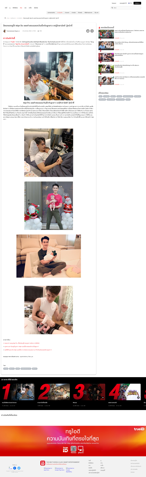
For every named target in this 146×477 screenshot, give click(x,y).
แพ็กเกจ (102, 468)
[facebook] (14, 468)
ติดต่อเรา (133, 472)
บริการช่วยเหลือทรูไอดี (94, 473)
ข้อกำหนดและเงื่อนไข (135, 463)
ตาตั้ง (30, 8)
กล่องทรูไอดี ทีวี (123, 3)
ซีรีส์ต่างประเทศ (88, 12)
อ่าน (21, 8)
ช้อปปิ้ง (90, 468)
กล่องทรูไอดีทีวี (92, 470)
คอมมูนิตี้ (103, 470)
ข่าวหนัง (74, 12)
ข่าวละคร (67, 12)
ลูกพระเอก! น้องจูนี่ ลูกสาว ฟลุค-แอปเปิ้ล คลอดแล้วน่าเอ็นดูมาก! (21, 346)
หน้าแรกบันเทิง (51, 12)
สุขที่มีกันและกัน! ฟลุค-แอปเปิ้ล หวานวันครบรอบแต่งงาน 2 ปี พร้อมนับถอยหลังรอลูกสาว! (28, 350)
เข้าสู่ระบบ (137, 3)
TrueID (9, 3)
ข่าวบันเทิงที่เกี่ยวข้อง (9, 415)
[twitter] (18, 468)
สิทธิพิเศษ (15, 8)
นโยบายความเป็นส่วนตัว (136, 466)
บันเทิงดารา (13, 18)
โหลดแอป (114, 3)
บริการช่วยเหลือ (134, 469)
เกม (25, 8)
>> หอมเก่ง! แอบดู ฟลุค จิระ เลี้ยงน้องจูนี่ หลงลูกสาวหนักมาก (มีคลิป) (21, 343)
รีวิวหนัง (80, 12)
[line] (10, 468)
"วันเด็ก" (13, 42)
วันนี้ (6, 8)
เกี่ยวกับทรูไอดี (134, 460)
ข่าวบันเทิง (59, 12)
